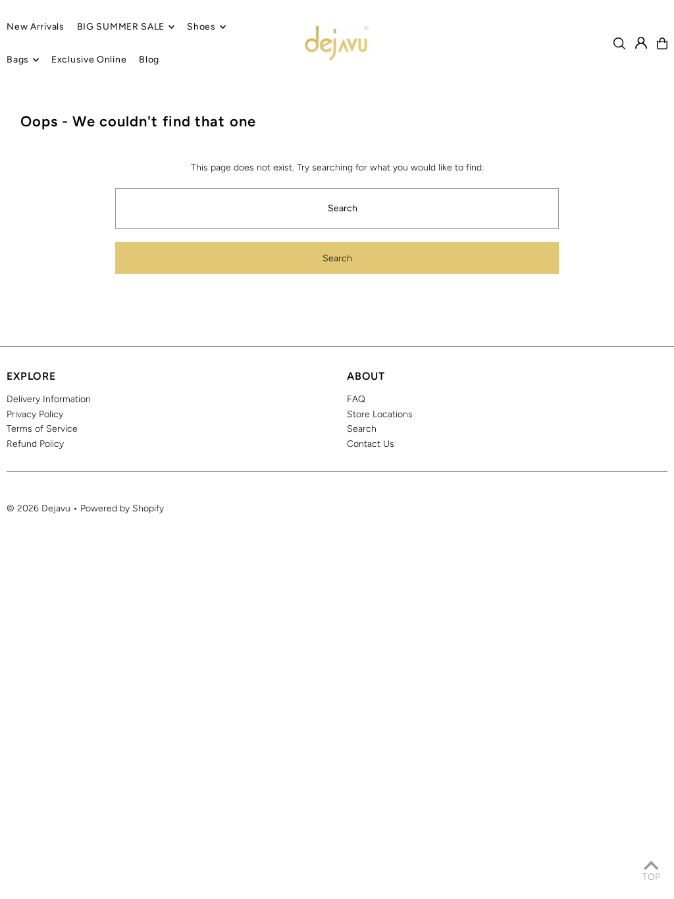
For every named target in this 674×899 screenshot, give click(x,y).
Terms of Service (42, 428)
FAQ (356, 399)
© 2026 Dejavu (38, 508)
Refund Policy (35, 444)
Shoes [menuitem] (201, 26)
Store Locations (380, 414)
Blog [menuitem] (149, 59)
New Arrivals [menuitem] (35, 26)
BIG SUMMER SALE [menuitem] (121, 26)
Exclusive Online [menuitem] (88, 59)
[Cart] (662, 43)
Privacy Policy (35, 414)
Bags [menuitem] (18, 59)
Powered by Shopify (122, 508)
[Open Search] (619, 43)
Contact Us (370, 444)
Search (361, 428)
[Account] (641, 43)
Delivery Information (49, 399)
